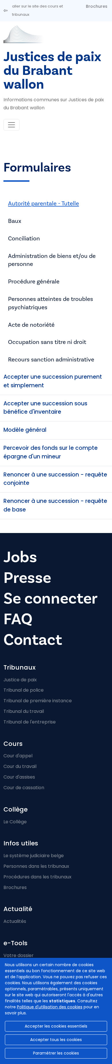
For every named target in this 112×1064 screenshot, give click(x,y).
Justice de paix (20, 679)
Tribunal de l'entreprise (29, 722)
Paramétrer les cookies (56, 1053)
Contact (32, 639)
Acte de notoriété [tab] (31, 324)
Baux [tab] (14, 220)
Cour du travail (19, 766)
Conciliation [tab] (24, 238)
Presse (27, 578)
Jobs (20, 557)
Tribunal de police (23, 690)
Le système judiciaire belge (33, 855)
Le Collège (15, 821)
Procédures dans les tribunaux (37, 877)
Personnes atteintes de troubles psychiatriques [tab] (50, 303)
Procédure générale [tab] (33, 281)
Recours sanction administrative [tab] (51, 359)
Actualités (14, 921)
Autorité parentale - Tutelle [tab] (43, 203)
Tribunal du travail (23, 711)
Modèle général (25, 430)
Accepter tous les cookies (56, 1039)
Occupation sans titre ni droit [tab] (47, 342)
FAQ (17, 619)
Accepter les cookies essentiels (56, 1026)
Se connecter (50, 598)
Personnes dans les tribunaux (36, 866)
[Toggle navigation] (11, 125)
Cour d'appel (17, 755)
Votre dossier (18, 955)
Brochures (96, 6)
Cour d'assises (19, 777)
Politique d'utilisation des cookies (49, 1007)
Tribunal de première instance (37, 700)
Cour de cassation (23, 787)
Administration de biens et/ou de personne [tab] (52, 260)
